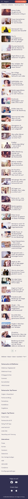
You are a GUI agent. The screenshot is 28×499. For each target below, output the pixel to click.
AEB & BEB (4, 464)
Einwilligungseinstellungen (8, 471)
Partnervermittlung (6, 398)
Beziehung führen (19, 5)
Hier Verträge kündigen (7, 457)
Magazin (6, 2)
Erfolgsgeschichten (6, 375)
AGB (2, 461)
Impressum (4, 450)
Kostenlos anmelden (20, 1)
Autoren (14, 356)
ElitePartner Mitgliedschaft (8, 368)
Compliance (4, 468)
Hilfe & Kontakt (5, 385)
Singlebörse (4, 408)
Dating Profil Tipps (6, 424)
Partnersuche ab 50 (6, 420)
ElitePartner (3, 356)
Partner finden (5, 417)
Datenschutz (4, 454)
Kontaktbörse (4, 405)
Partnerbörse (4, 401)
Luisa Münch (19, 356)
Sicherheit (4, 378)
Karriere (3, 447)
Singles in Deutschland (7, 394)
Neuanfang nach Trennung (8, 434)
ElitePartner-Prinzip (6, 371)
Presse (3, 443)
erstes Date (4, 431)
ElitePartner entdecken (7, 5)
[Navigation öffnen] (1, 1)
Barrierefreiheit (5, 382)
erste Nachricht (5, 427)
